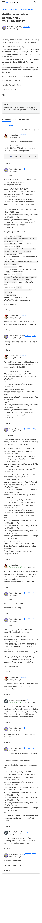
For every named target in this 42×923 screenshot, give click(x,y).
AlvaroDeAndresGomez (17, 700)
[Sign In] (39, 2)
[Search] (35, 2)
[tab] (6, 120)
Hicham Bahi (13, 135)
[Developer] (12, 2)
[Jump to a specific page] (38, 130)
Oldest (11, 125)
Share (5, 95)
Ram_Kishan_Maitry (14, 27)
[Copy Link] (17, 29)
